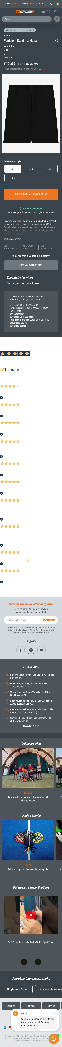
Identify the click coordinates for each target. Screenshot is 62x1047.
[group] (28, 777)
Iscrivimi (48, 620)
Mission (51, 1006)
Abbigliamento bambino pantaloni (20, 30)
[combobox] (27, 19)
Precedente (5, 382)
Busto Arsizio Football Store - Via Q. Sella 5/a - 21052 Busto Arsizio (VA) (32, 702)
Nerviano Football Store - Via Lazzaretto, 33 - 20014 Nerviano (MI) (31, 719)
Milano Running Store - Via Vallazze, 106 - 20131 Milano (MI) (30, 694)
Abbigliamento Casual (17, 989)
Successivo (16, 382)
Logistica (11, 1006)
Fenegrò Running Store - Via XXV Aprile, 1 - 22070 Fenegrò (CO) (30, 685)
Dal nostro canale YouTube (31, 887)
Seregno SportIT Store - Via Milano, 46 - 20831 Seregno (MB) (32, 676)
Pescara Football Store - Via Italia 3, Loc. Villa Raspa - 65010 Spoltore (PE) (31, 711)
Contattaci (31, 1006)
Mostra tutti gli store (31, 726)
